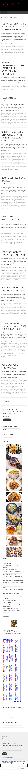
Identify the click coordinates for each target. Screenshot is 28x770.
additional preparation (9, 197)
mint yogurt (18, 88)
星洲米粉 (14, 355)
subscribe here (6, 419)
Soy (15, 353)
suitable (15, 206)
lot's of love (3, 276)
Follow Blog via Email (11, 409)
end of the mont (12, 234)
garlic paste (23, 116)
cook (20, 381)
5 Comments (7, 54)
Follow (4, 753)
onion (15, 203)
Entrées (16, 43)
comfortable (17, 381)
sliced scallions (8, 52)
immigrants (10, 163)
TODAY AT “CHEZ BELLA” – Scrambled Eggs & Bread (13, 580)
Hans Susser (15, 384)
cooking (12, 157)
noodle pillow (3, 312)
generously (20, 200)
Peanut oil (14, 119)
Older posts (6, 401)
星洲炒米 (10, 355)
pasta (20, 85)
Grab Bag (8, 346)
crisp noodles (3, 306)
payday (20, 240)
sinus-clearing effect (6, 392)
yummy (2, 243)
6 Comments (12, 123)
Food (20, 116)
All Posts (13, 43)
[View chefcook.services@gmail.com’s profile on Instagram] (2, 738)
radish (17, 312)
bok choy (22, 304)
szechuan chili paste (22, 120)
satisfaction (21, 43)
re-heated (20, 312)
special (12, 206)
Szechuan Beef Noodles (13, 120)
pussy (18, 203)
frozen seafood (16, 48)
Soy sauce (3, 120)
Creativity (12, 269)
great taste (6, 49)
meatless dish (8, 240)
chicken (5, 156)
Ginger (5, 346)
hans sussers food (21, 49)
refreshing (17, 390)
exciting (20, 383)
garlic (11, 237)
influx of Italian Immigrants (18, 163)
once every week (4, 166)
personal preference (19, 389)
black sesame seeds (19, 114)
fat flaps (8, 200)
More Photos (5, 558)
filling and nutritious (20, 236)
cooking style (17, 157)
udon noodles (13, 122)
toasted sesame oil (19, 52)
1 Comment (6, 208)
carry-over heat (19, 86)
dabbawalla (7, 88)
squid (25, 353)
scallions (5, 350)
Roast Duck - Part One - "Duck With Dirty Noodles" (11, 205)
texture (21, 206)
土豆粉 (25, 122)
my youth (14, 165)
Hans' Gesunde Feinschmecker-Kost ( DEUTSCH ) (12, 724)
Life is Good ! (12, 51)
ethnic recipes (10, 48)
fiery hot (16, 116)
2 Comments (15, 169)
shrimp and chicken (16, 350)
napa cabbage (23, 310)
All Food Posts (8, 43)
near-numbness (12, 276)
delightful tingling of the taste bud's (16, 270)
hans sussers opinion (5, 51)
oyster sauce (18, 51)
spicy (7, 120)
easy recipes (21, 46)
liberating (5, 389)
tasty (14, 52)
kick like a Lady (20, 387)
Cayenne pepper (7, 199)
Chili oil (17, 46)
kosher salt (10, 119)
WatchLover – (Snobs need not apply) (10, 569)
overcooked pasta (15, 166)
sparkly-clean (8, 313)
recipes (22, 51)
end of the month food (19, 234)
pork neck (8, 312)
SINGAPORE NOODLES (10, 352)
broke (21, 233)
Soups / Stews (21, 153)
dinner (15, 199)
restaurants (20, 349)
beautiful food (7, 46)
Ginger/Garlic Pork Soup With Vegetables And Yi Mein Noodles (13, 307)
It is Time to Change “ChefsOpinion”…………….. (12, 600)
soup (12, 52)
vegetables (6, 355)
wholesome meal (21, 242)
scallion (21, 390)
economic (6, 234)
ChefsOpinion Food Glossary (8, 717)
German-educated (21, 160)
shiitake (6, 242)
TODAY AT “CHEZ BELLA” (9, 45)
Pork (13, 349)
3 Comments (12, 89)
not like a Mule (10, 389)
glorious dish (3, 309)
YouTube (22, 88)
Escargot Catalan (6, 616)
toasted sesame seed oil (6, 122)
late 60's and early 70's (7, 165)
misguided (14, 240)
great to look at (19, 237)
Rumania (21, 166)
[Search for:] (25, 12)
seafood (2, 52)
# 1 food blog (21, 45)
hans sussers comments (13, 49)
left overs (18, 310)
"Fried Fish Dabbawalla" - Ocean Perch (8, 86)
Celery (19, 343)
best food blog (12, 46)
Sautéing (23, 205)
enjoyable (11, 383)
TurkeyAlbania (11, 168)
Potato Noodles (20, 119)
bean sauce (6, 381)
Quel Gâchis (13, 312)
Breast (2, 199)
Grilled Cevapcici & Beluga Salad (9, 614)
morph (7, 276)
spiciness (17, 392)
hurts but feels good (12, 387)
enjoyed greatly (4, 48)
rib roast (24, 119)
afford (6, 233)
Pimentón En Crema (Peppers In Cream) (10, 608)
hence (6, 203)
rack (20, 203)
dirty (18, 199)
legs (13, 203)
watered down (17, 168)
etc (16, 344)
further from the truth (5, 237)
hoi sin (18, 347)
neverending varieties (20, 165)
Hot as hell (6, 387)
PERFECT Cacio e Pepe (7, 602)
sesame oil (3, 206)
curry (7, 344)
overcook (10, 166)
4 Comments (16, 243)
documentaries (12, 88)
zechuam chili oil (20, 122)
